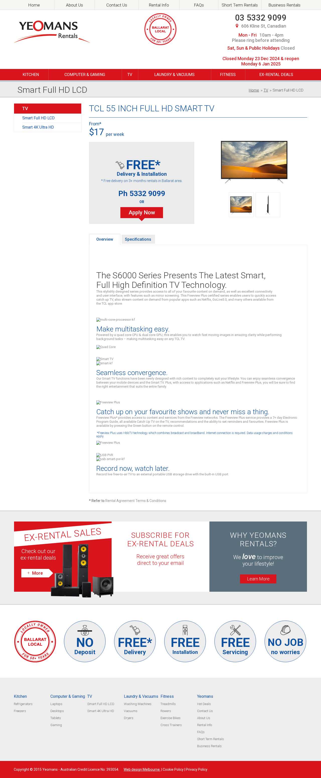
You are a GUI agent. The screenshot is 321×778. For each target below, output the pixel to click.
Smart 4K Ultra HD (38, 127)
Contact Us (116, 5)
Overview (104, 239)
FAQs (199, 5)
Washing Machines (137, 704)
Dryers (128, 718)
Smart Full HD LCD (38, 118)
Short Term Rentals (240, 5)
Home (34, 5)
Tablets (55, 718)
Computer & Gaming (84, 74)
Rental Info (159, 5)
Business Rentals (284, 5)
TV (129, 74)
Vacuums (130, 711)
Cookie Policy (173, 769)
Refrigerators (23, 704)
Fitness (228, 74)
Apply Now (142, 212)
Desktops (57, 711)
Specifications (138, 239)
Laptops (56, 704)
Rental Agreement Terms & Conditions (135, 501)
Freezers (20, 711)
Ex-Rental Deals (276, 74)
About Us (74, 5)
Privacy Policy (196, 769)
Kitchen (31, 74)
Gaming (56, 725)
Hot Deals (204, 704)
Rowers (165, 711)
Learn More (258, 578)
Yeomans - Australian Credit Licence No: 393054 (80, 769)
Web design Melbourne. (142, 769)
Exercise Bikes (170, 718)
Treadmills (168, 704)
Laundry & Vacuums (174, 74)
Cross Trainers (171, 725)
